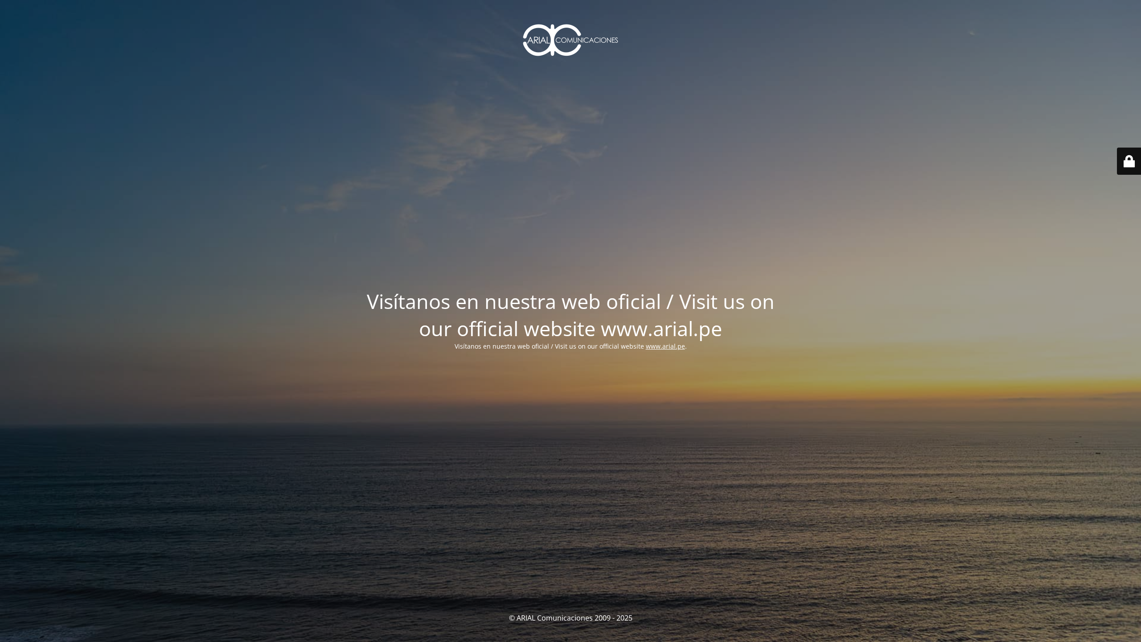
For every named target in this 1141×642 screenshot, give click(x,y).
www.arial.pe (665, 346)
